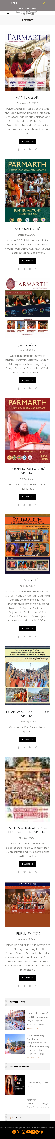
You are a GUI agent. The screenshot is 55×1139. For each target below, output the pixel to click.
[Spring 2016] (27, 544)
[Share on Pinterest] (36, 149)
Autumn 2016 (27, 229)
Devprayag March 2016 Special (27, 714)
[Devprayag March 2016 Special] (27, 675)
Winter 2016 (27, 97)
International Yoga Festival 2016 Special (27, 830)
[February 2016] (27, 904)
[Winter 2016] (27, 61)
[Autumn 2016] (27, 190)
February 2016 (27, 934)
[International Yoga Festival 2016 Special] (27, 789)
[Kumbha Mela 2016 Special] (27, 430)
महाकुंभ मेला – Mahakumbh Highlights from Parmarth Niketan (38, 1103)
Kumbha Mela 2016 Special (27, 471)
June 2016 (27, 344)
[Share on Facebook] (18, 149)
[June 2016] (27, 308)
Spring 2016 (27, 580)
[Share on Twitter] (24, 149)
